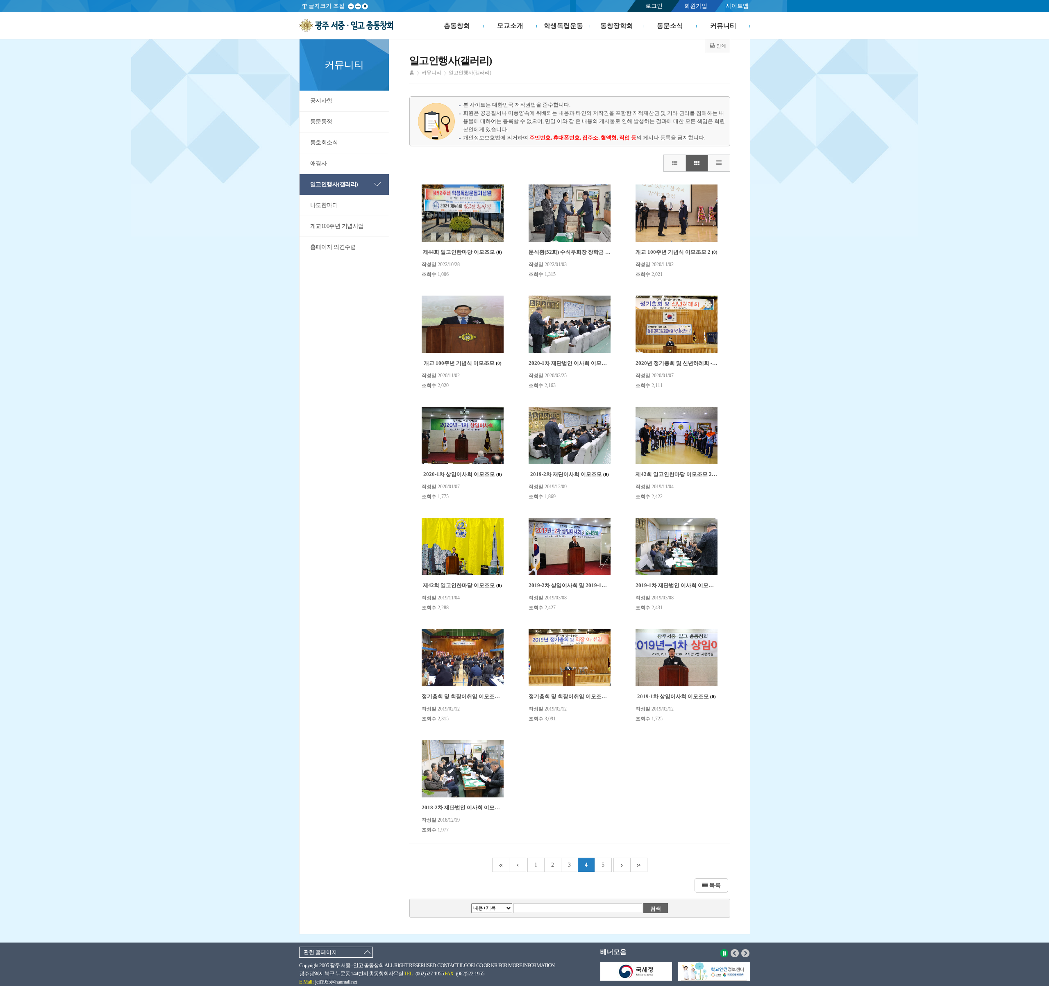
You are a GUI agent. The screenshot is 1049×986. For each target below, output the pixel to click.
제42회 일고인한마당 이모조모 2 (677, 474)
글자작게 (358, 6)
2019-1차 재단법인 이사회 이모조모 (681, 585)
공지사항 (321, 101)
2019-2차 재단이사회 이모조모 (569, 474)
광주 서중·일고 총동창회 (346, 25)
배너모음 (613, 951)
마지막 (639, 865)
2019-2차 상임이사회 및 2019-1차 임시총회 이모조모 (594, 585)
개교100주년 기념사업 (337, 226)
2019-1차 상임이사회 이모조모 (676, 696)
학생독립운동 (563, 25)
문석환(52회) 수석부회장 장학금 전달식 (578, 252)
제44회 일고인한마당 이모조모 (462, 252)
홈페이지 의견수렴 (333, 247)
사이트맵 (737, 6)
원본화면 (365, 6)
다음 (745, 953)
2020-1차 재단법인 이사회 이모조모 (574, 363)
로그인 (654, 6)
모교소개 (510, 25)
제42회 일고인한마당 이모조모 (462, 585)
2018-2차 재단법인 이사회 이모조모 (467, 807)
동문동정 (321, 121)
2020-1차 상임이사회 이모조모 (462, 474)
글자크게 (351, 6)
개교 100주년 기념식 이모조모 (463, 363)
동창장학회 (616, 25)
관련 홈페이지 (320, 952)
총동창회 (457, 25)
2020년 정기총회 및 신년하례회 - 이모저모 (689, 363)
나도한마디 (324, 205)
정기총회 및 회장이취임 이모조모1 (573, 696)
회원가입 (695, 6)
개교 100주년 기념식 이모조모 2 (676, 252)
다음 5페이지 (622, 865)
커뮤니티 (723, 25)
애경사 (318, 163)
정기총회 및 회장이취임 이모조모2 (466, 696)
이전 (735, 953)
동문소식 (670, 25)
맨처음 (500, 865)
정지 (724, 953)
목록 (714, 885)
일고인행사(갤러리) (334, 184)
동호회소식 (324, 142)
